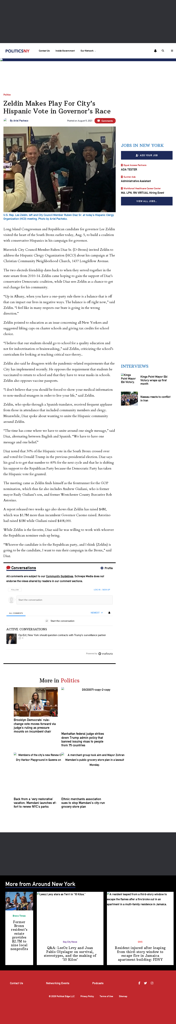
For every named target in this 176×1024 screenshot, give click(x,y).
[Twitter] (146, 983)
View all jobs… (146, 201)
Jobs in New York (142, 145)
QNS (140, 941)
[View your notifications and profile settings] (155, 50)
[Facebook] (139, 983)
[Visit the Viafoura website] (105, 653)
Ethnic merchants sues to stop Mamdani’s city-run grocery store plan (83, 803)
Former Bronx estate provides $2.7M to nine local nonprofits (19, 935)
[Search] (163, 51)
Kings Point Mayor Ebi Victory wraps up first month (153, 380)
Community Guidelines (59, 576)
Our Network (87, 50)
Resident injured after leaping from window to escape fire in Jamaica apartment (140, 953)
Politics (7, 94)
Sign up (106, 590)
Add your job (149, 155)
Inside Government (65, 50)
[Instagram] (152, 983)
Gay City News (70, 941)
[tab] (15, 613)
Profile (109, 568)
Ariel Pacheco (20, 120)
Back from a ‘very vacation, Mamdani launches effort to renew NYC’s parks (35, 803)
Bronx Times (19, 915)
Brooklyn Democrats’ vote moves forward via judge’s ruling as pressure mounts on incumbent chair (35, 725)
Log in (97, 590)
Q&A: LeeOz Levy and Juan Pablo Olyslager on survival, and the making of (70, 953)
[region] (59, 620)
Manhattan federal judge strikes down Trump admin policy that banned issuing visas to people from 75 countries (82, 739)
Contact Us (44, 50)
